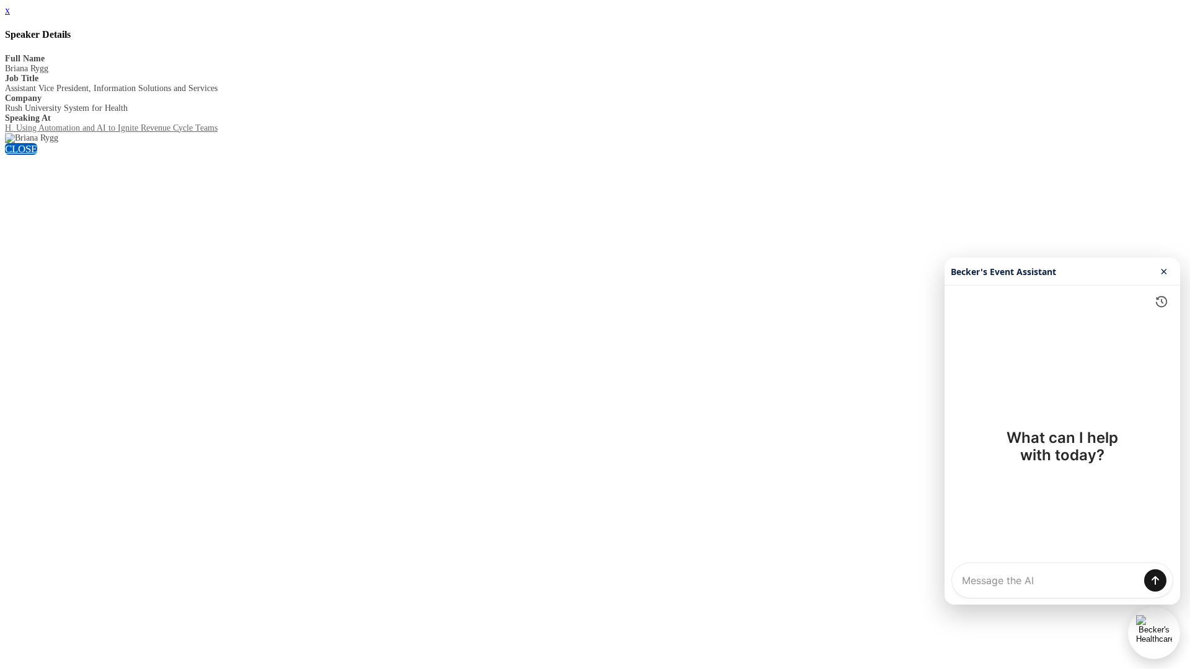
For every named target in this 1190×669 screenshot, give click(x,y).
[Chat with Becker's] (1154, 633)
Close (21, 149)
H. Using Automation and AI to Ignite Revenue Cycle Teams (111, 128)
